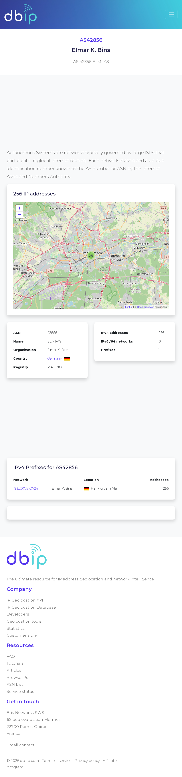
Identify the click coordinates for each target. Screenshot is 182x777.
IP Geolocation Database (31, 607)
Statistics (16, 628)
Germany (54, 359)
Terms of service (56, 761)
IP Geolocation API (25, 600)
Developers (18, 614)
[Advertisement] (91, 117)
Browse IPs (17, 677)
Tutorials (15, 663)
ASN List (15, 684)
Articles (14, 670)
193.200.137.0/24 (25, 488)
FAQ (11, 656)
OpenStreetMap (145, 307)
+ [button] (19, 208)
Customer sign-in (24, 635)
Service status (20, 691)
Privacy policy (87, 761)
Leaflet (129, 307)
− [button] (19, 214)
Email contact (20, 745)
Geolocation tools (24, 621)
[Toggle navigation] (171, 14)
